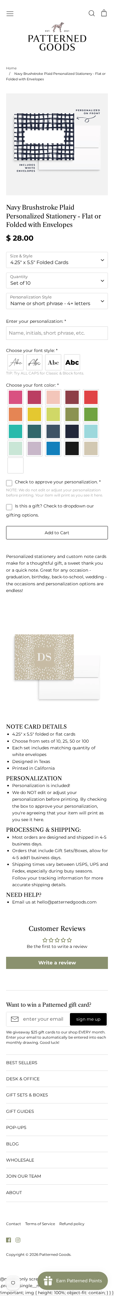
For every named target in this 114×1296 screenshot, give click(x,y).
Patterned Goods (55, 1254)
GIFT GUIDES (20, 1111)
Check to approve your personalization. (57, 482)
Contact (13, 1223)
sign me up (88, 1019)
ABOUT (14, 1192)
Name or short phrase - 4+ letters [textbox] (50, 303)
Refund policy (72, 1223)
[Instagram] (15, 1239)
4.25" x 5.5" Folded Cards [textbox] (39, 262)
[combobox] (57, 260)
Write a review (57, 963)
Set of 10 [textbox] (20, 283)
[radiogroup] (57, 362)
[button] (57, 321)
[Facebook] (6, 1239)
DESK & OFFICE (23, 1079)
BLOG (12, 1144)
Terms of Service (40, 1223)
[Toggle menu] (10, 13)
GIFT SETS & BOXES (27, 1095)
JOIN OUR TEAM (23, 1176)
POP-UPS (16, 1127)
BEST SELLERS (21, 1062)
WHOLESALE (20, 1160)
